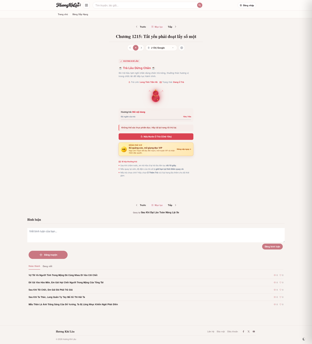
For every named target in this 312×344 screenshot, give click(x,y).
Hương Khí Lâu (65, 331)
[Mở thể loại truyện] (86, 5)
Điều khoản (232, 331)
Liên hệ (210, 331)
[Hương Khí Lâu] (68, 5)
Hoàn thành (34, 266)
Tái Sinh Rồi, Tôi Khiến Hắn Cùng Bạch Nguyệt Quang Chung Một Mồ (165, 194)
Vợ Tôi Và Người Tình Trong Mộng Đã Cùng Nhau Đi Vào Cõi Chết (63, 275)
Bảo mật (221, 331)
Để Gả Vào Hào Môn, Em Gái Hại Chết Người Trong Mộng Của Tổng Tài (66, 282)
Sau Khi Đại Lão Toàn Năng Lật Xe (156, 212)
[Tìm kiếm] (199, 5)
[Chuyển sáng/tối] (304, 339)
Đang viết (47, 266)
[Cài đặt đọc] (182, 48)
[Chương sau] (141, 47)
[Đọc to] (135, 48)
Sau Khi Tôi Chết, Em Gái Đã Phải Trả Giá (51, 289)
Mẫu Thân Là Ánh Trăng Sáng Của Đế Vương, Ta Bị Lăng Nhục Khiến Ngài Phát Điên (73, 304)
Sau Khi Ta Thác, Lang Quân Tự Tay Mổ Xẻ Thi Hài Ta (57, 297)
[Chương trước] (130, 47)
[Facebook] (243, 331)
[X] (248, 331)
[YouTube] (254, 331)
